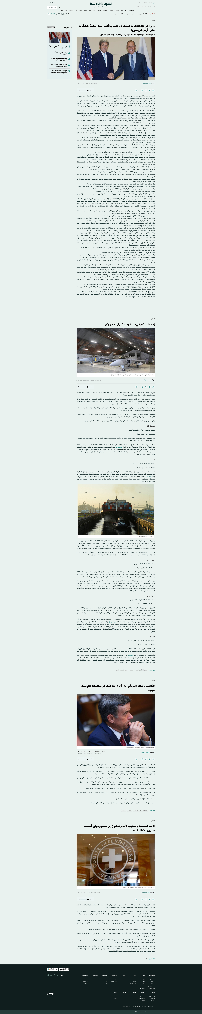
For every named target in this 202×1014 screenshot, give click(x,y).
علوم (106, 981)
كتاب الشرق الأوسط (132, 983)
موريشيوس (123, 670)
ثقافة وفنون (111, 10)
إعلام (116, 986)
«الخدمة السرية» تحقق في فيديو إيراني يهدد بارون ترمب (59, 65)
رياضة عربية (152, 998)
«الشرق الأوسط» (147, 83)
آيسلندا (130, 655)
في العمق (80, 10)
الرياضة (85, 10)
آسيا (144, 983)
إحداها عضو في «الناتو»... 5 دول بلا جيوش (130, 324)
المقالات (134, 979)
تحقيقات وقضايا (142, 998)
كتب (116, 979)
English (150, 2)
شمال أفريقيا (150, 983)
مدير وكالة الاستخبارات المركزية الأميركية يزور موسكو (59, 59)
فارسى (139, 2)
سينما (116, 983)
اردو (142, 2)
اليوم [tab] (53, 27)
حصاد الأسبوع (142, 996)
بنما (117, 670)
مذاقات (86, 979)
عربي (154, 2)
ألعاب (66, 10)
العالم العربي (152, 979)
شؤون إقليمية (152, 988)
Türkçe (145, 2)
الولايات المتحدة (142, 979)
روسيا (129, 810)
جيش (145, 670)
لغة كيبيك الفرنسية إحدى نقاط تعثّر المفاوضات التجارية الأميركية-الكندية (58, 72)
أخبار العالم (139, 670)
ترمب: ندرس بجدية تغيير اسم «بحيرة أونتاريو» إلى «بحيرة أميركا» (58, 47)
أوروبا (144, 981)
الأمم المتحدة (143, 959)
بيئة (106, 983)
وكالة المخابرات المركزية (140, 810)
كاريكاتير (134, 981)
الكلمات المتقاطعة (113, 996)
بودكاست (71, 10)
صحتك (106, 979)
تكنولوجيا (99, 10)
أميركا (124, 810)
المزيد (62, 10)
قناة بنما (148, 477)
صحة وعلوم (105, 10)
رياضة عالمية (152, 1001)
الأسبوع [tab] (49, 27)
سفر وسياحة (85, 981)
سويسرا (135, 959)
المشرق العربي (150, 986)
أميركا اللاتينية (142, 988)
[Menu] (154, 10)
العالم (126, 10)
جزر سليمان (112, 622)
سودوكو (115, 998)
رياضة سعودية (152, 996)
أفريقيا (144, 986)
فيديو (76, 10)
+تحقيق (143, 1001)
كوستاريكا (118, 447)
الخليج (152, 981)
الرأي (122, 10)
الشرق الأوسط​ (131, 10)
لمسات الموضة (85, 983)
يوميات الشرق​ (92, 10)
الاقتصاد (117, 10)
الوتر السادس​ (114, 981)
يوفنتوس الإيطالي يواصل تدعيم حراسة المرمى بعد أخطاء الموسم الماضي (129, 14)
